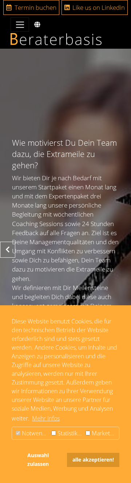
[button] (37, 24)
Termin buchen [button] (34, 7)
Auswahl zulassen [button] (38, 459)
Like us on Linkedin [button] (98, 7)
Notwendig (34, 433)
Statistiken (70, 433)
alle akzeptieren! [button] (93, 459)
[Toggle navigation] (20, 24)
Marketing (104, 433)
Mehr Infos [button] (46, 418)
